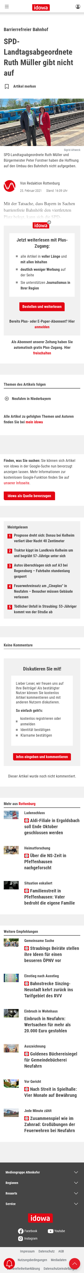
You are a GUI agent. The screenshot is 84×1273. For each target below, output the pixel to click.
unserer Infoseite (16, 483)
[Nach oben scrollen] (74, 1263)
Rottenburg (27, 804)
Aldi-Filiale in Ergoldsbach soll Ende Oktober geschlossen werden (52, 826)
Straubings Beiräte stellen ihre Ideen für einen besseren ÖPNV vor (51, 954)
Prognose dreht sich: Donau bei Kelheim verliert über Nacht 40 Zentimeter (44, 538)
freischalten (42, 353)
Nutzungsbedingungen (32, 1260)
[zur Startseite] (42, 1216)
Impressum (27, 1251)
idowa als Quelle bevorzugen (29, 496)
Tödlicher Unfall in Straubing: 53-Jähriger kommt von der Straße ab (45, 609)
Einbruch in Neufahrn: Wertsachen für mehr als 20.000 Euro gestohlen (47, 1025)
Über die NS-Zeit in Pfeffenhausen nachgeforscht (45, 861)
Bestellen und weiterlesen (42, 306)
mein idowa (34, 422)
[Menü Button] (7, 6)
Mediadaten (58, 1260)
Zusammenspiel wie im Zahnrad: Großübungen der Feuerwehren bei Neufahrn (49, 1124)
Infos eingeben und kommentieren (42, 757)
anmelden (42, 327)
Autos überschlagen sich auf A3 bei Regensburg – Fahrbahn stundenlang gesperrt (42, 571)
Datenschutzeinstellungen (60, 1268)
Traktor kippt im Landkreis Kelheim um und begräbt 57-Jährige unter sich (43, 553)
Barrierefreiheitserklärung (23, 1268)
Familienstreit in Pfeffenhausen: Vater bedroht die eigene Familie (49, 897)
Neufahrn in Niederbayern (31, 398)
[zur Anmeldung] (78, 6)
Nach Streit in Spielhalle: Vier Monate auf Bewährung (50, 1092)
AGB (61, 1251)
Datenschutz (46, 1251)
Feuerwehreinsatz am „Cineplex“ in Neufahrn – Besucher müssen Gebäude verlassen (43, 591)
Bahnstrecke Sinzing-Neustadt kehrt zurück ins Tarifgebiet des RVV (48, 989)
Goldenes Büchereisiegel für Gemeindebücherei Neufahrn (50, 1060)
